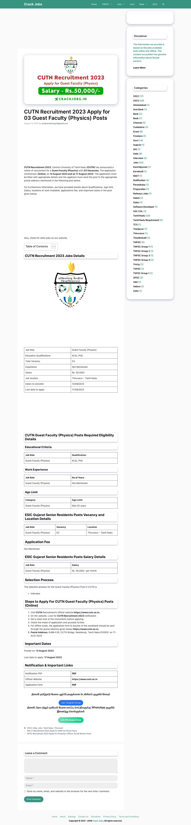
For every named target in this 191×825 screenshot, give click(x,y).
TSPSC (137, 268)
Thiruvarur (58, 728)
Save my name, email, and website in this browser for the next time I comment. (68, 791)
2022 (155, 4)
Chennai (137, 122)
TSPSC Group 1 (141, 273)
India (35, 728)
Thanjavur (138, 229)
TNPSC (105, 4)
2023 (29, 728)
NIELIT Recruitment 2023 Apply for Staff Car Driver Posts (52, 731)
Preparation (139, 189)
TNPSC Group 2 (141, 251)
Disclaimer (96, 816)
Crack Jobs (33, 4)
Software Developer (143, 207)
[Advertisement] (71, 29)
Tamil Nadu (48, 728)
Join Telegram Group (71, 702)
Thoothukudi (139, 238)
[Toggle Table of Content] (52, 246)
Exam (136, 131)
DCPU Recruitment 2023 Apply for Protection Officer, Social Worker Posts (59, 733)
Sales (136, 202)
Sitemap (72, 816)
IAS (135, 149)
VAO (135, 282)
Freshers (138, 136)
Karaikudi (138, 171)
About (62, 816)
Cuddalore (138, 127)
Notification (139, 180)
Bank (142, 4)
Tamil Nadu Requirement (146, 220)
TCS (135, 224)
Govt (132, 4)
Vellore (136, 286)
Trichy (136, 264)
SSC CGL (138, 211)
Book (136, 118)
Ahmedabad (139, 105)
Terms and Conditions (129, 816)
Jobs (119, 4)
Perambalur (139, 184)
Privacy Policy (109, 816)
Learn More (139, 67)
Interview (138, 158)
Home (94, 4)
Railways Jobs (140, 193)
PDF (74, 673)
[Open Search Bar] (163, 4)
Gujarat (137, 145)
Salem (136, 198)
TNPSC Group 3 (141, 255)
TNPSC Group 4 (141, 260)
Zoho (136, 291)
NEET (136, 176)
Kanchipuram (140, 167)
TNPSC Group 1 (141, 246)
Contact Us (83, 816)
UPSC (136, 277)
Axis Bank (138, 109)
